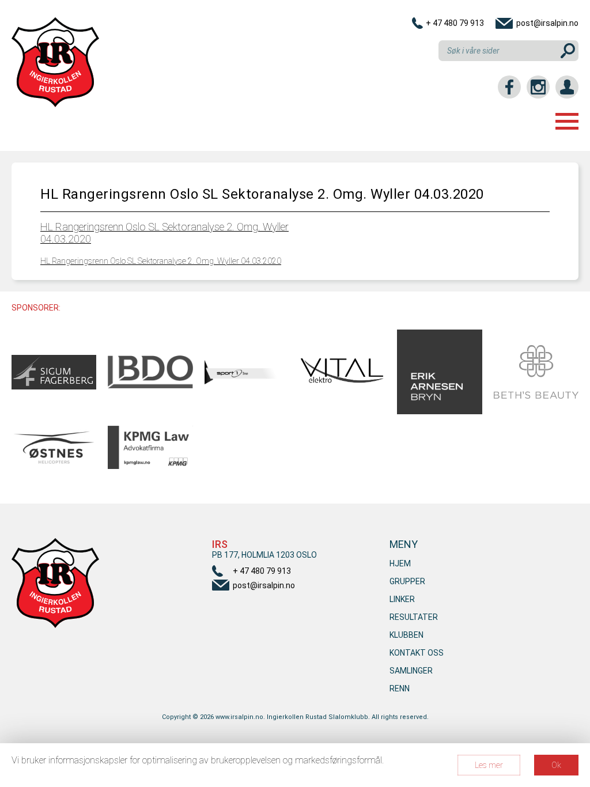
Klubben (406, 635)
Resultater (413, 617)
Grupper (407, 581)
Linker (402, 599)
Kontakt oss (416, 652)
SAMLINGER (411, 670)
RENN (399, 688)
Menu (566, 121)
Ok (556, 765)
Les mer (489, 765)
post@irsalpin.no (547, 23)
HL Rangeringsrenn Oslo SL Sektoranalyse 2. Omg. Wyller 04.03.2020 (160, 261)
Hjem (400, 563)
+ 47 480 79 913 (455, 23)
